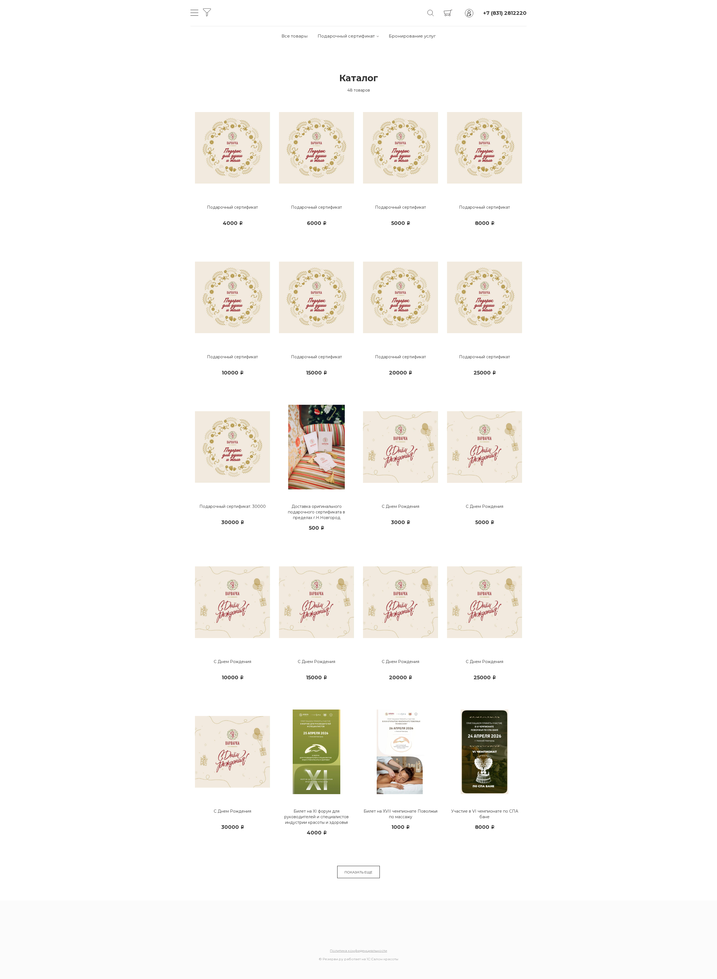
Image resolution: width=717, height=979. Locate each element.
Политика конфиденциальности (358, 950)
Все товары (294, 36)
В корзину (235, 237)
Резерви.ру (333, 959)
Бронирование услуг (412, 36)
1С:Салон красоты (382, 959)
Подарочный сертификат (346, 36)
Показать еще (358, 872)
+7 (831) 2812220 (505, 13)
